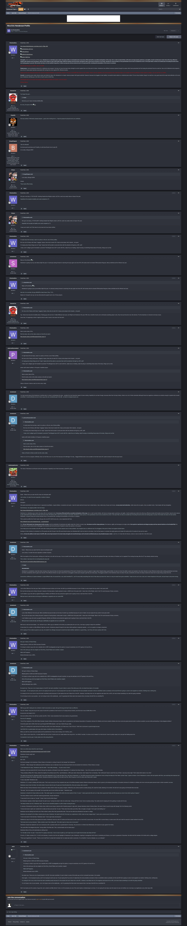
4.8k (13, 480)
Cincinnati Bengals (23, 31)
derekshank (13, 391)
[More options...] (178, 43)
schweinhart (13, 256)
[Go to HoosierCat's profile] (13, 97)
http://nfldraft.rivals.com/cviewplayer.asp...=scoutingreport (34, 521)
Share (166, 30)
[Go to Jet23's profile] (13, 853)
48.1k (13, 105)
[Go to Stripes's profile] (13, 177)
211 (13, 57)
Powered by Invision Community (172, 922)
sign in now (39, 899)
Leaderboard (176, 5)
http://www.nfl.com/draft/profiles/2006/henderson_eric (33, 561)
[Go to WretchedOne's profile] (8, 30)
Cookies (27, 921)
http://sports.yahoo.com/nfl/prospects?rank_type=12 (33, 336)
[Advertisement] (93, 18)
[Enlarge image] (26, 48)
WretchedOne (16, 30)
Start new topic (160, 36)
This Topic (174, 9)
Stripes (13, 169)
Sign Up (21, 9)
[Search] (179, 9)
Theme (9, 921)
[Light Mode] (28, 9)
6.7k (13, 406)
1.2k (14, 861)
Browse (161, 5)
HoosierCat (13, 90)
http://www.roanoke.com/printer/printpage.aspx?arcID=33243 (35, 751)
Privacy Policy (16, 921)
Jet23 (13, 846)
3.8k (13, 271)
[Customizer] (25, 9)
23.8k (13, 185)
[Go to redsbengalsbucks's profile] (13, 472)
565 (14, 156)
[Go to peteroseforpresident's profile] (13, 355)
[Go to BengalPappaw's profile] (13, 148)
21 (13, 363)
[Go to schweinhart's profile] (13, 263)
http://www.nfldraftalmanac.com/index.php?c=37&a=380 (34, 46)
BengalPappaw (13, 141)
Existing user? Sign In (12, 9)
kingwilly (13, 115)
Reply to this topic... (20, 905)
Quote (25, 86)
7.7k (14, 130)
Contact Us (22, 921)
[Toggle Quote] (22, 97)
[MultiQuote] (21, 86)
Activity (168, 5)
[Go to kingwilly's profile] (13, 122)
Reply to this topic (174, 36)
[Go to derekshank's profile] (13, 399)
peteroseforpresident (13, 348)
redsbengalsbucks (13, 465)
